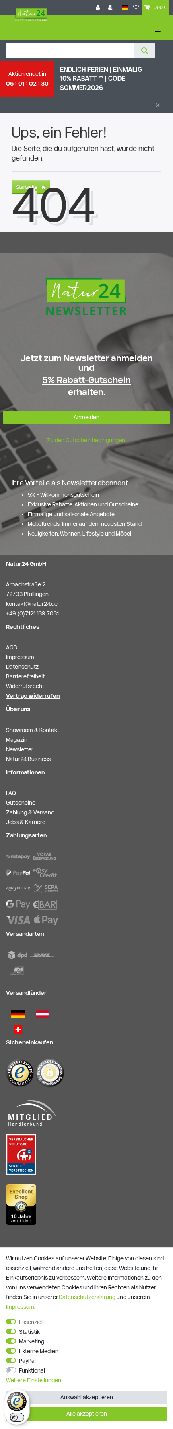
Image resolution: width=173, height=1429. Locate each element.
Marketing (31, 1341)
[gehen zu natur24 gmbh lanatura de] (21, 1154)
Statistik (29, 1332)
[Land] (124, 7)
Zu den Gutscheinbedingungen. (86, 440)
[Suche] (144, 50)
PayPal (27, 1361)
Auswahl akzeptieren (86, 1397)
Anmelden (86, 417)
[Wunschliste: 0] (136, 7)
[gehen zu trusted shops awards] (21, 1204)
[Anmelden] (98, 7)
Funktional (32, 1370)
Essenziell (31, 1322)
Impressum (20, 1306)
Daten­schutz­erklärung (87, 1297)
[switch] (17, 1417)
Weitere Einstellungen (33, 1380)
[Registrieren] (112, 7)
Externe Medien (38, 1351)
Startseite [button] (27, 187)
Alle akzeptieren (86, 1413)
